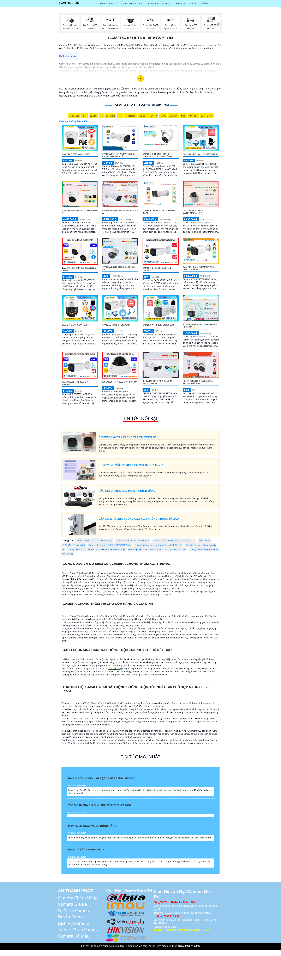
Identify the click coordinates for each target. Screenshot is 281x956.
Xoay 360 (173, 115)
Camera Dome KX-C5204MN (76, 154)
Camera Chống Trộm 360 (73, 121)
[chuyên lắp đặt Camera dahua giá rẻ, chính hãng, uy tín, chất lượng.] (126, 897)
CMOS (163, 115)
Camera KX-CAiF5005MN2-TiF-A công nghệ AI (198, 268)
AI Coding (193, 115)
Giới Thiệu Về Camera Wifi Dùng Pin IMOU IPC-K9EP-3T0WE (157, 549)
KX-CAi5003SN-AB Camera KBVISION (75, 383)
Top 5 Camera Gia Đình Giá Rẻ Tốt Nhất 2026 (99, 805)
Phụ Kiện (191, 3)
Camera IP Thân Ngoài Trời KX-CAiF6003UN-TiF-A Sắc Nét (119, 155)
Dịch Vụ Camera (73, 923)
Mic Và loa (74, 115)
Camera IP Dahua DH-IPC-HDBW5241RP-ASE (109, 545)
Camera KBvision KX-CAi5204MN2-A (80, 211)
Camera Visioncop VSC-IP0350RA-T (132, 540)
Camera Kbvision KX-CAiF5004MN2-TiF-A (194, 211)
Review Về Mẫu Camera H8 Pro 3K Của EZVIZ (131, 465)
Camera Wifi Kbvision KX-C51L (158, 324)
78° (119, 115)
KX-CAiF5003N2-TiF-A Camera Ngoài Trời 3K (157, 382)
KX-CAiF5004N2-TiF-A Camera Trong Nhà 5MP (198, 382)
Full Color (143, 115)
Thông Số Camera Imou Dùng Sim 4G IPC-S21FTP (158, 545)
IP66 (84, 115)
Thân (183, 115)
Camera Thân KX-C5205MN (116, 324)
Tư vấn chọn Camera (79, 929)
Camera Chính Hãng (133, 3)
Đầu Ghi (179, 3)
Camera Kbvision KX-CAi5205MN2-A (120, 211)
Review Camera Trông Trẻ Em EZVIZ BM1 (129, 437)
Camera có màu (74, 936)
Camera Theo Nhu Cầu (159, 3)
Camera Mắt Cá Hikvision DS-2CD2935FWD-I (174, 540)
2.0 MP (154, 115)
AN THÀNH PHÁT (75, 890)
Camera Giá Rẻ (72, 904)
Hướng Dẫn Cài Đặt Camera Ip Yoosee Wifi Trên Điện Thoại (96, 549)
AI (101, 115)
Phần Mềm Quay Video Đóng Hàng (92, 825)
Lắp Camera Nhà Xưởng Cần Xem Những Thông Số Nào (139, 518)
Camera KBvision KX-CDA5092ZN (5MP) (79, 269)
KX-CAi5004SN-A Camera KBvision (119, 381)
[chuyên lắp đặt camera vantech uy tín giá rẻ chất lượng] (126, 921)
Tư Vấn (204, 3)
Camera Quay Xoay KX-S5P (76, 324)
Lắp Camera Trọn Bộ (108, 3)
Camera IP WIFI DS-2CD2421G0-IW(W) (94, 540)
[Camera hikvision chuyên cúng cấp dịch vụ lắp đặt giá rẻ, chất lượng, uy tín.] (126, 929)
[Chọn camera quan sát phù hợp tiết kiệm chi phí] (219, 24)
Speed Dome (206, 115)
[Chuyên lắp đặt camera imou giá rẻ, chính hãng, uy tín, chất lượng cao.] (126, 905)
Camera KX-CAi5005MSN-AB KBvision (157, 269)
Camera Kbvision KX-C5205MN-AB (200, 154)
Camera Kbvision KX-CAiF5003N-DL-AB (159, 211)
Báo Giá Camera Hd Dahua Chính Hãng (127, 490)
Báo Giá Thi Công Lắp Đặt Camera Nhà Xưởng (101, 778)
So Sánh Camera (74, 910)
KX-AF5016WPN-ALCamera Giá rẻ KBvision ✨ (200, 325)
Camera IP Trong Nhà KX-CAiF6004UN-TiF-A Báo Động (157, 155)
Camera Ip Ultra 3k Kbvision (140, 38)
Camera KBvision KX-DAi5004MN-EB (119, 268)
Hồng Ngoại (130, 115)
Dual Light (110, 115)
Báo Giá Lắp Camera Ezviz (87, 849)
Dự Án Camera (72, 917)
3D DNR (93, 115)
